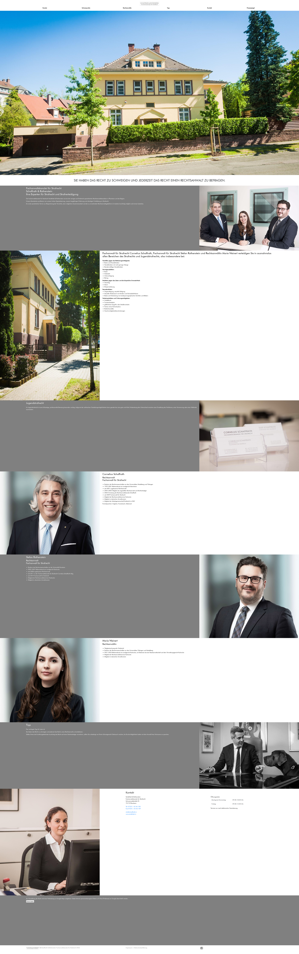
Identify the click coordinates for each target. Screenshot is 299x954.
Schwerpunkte (86, 8)
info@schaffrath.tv (131, 812)
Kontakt (209, 8)
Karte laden (30, 901)
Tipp (168, 8)
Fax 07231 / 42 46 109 (133, 808)
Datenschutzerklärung (140, 948)
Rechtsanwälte (127, 8)
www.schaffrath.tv (131, 814)
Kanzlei (45, 8)
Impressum (129, 948)
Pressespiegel (251, 8)
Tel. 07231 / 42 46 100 (133, 806)
